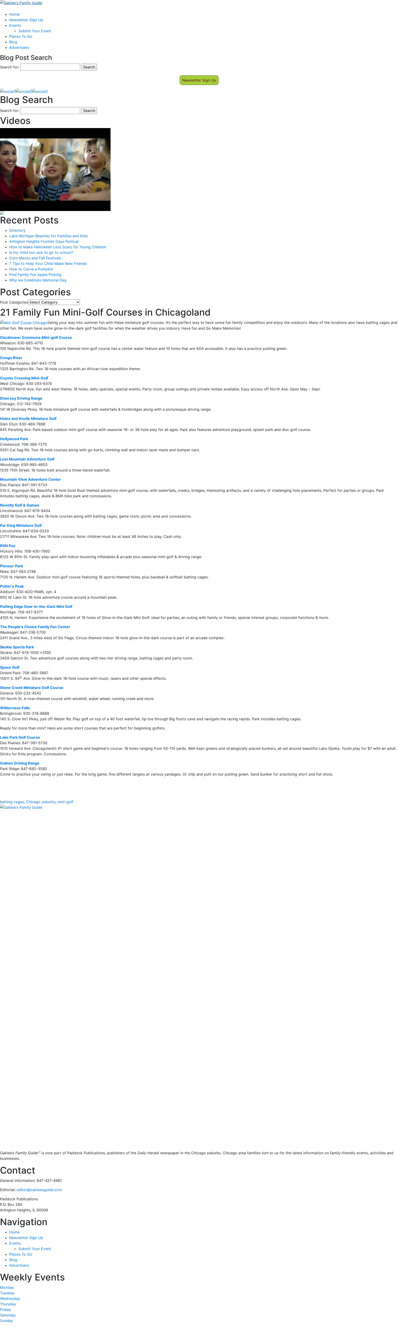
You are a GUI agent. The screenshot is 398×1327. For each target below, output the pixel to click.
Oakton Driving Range (19, 763)
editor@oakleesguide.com (39, 1189)
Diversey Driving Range (21, 398)
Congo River (11, 357)
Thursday (8, 1304)
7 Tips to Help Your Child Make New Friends (48, 263)
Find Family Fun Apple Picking (35, 274)
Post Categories (14, 302)
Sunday (6, 1320)
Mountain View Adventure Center (30, 479)
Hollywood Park (14, 438)
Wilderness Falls (15, 708)
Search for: (9, 67)
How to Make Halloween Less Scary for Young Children (57, 247)
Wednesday (10, 1298)
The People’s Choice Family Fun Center (35, 626)
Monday (7, 1287)
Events (15, 25)
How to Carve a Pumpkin (31, 269)
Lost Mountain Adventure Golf (27, 459)
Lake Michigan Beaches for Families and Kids (48, 236)
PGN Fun (7, 545)
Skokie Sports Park (17, 647)
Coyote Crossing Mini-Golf (24, 378)
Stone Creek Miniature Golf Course (31, 687)
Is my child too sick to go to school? (41, 252)
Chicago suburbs (41, 802)
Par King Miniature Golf (21, 525)
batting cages (12, 802)
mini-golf (65, 802)
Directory (17, 230)
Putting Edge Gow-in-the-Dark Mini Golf (36, 606)
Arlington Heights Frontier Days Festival (44, 241)
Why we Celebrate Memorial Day (38, 280)
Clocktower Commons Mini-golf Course (36, 337)
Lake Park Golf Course (20, 737)
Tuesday (7, 1293)
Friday (5, 1309)
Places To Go (20, 36)
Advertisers (19, 47)
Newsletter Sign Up (26, 20)
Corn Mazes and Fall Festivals (35, 258)
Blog (13, 42)
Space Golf (9, 667)
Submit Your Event (34, 31)
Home (14, 14)
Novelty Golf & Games (19, 505)
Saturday (8, 1315)
